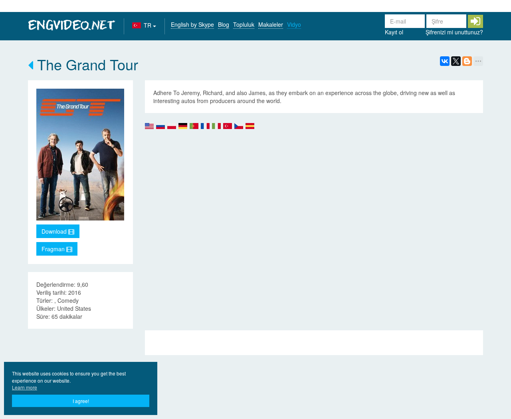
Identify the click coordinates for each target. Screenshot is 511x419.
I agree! (81, 400)
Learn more (24, 387)
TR (148, 25)
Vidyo (294, 24)
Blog (223, 24)
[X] (456, 61)
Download (55, 231)
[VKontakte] (445, 61)
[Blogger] (467, 61)
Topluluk (243, 24)
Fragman (54, 249)
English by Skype (192, 24)
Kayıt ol (394, 32)
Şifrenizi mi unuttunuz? (454, 32)
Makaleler (270, 24)
